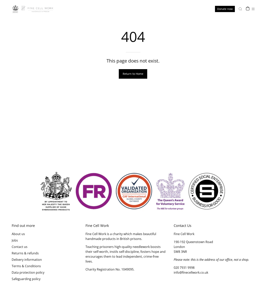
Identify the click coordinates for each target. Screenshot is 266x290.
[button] (240, 9)
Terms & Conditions (26, 266)
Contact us (19, 247)
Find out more (23, 225)
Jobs (15, 240)
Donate (225, 9)
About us (18, 234)
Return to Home (133, 74)
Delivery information (27, 259)
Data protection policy (28, 272)
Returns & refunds (25, 253)
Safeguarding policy (26, 279)
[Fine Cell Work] (33, 9)
